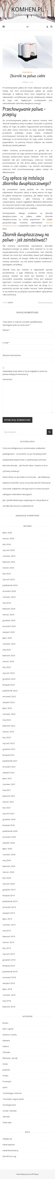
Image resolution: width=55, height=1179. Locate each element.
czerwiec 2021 (9, 784)
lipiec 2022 (7, 708)
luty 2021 (7, 807)
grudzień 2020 (9, 819)
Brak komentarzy (45, 302)
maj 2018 (7, 1000)
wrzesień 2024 (9, 591)
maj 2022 (7, 720)
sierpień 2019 (9, 913)
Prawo (5, 1075)
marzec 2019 (8, 942)
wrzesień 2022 (9, 696)
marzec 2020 (8, 872)
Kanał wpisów (9, 1144)
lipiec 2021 (7, 778)
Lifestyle (6, 1052)
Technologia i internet (12, 1093)
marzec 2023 (8, 661)
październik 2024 (10, 585)
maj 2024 (7, 603)
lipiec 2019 (7, 919)
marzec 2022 (8, 731)
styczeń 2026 (9, 550)
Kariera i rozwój (9, 1034)
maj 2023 (7, 649)
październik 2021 (10, 761)
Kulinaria (6, 1040)
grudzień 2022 (9, 679)
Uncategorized (9, 1105)
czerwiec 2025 (9, 556)
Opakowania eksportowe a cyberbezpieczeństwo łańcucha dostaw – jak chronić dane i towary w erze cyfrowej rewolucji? (25, 465)
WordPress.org (9, 1156)
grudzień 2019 (9, 889)
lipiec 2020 (7, 848)
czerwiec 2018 (9, 995)
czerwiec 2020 (9, 854)
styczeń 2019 (9, 954)
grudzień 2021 (9, 749)
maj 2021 (7, 790)
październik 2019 (10, 901)
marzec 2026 (8, 538)
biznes (5, 1023)
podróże (6, 1069)
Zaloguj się (7, 1138)
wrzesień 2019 (9, 907)
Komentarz (7, 379)
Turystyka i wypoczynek (13, 1099)
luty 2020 (7, 878)
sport (5, 1087)
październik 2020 (10, 831)
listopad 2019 (9, 895)
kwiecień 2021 (9, 796)
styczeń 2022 (9, 743)
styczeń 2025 (9, 579)
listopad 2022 (9, 684)
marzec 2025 (8, 567)
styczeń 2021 (9, 813)
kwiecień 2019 (9, 936)
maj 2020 (7, 860)
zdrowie (6, 1116)
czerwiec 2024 (9, 597)
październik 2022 (10, 690)
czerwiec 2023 (9, 643)
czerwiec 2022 (9, 714)
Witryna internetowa (12, 355)
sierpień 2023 (9, 632)
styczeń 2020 (9, 883)
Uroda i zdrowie (10, 1110)
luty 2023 (7, 667)
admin (10, 302)
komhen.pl (27, 9)
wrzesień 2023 (9, 626)
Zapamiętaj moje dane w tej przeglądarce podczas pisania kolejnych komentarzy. (25, 373)
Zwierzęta (7, 1122)
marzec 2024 (8, 614)
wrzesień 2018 (9, 977)
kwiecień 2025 (9, 562)
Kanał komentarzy (10, 1150)
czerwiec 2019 (9, 924)
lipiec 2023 (7, 638)
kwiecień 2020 (9, 866)
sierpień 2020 (9, 842)
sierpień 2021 (9, 772)
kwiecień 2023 (9, 655)
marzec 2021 (8, 802)
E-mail (6, 342)
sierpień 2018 (9, 983)
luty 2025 (7, 573)
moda (5, 1064)
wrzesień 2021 (9, 766)
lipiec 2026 (7, 532)
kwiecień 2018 (9, 1006)
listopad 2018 (9, 965)
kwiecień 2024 (9, 608)
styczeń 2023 (9, 673)
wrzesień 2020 (9, 837)
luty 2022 (7, 737)
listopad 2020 (9, 825)
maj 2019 (7, 930)
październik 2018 (10, 971)
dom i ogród (8, 1028)
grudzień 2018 (9, 960)
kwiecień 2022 (9, 725)
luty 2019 (7, 948)
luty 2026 (7, 544)
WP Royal (34, 1174)
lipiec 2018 (7, 989)
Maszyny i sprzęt (10, 1058)
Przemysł (27, 72)
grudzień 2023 (9, 620)
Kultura (6, 1046)
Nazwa (6, 330)
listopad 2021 (9, 755)
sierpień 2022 (9, 702)
